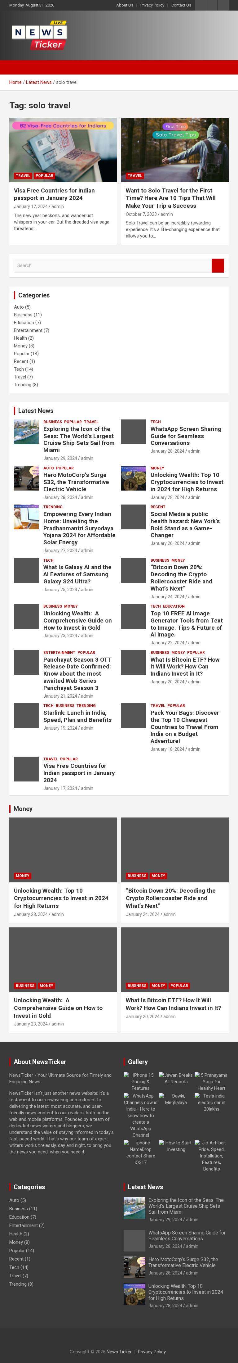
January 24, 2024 (167, 596)
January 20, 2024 (167, 681)
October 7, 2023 (141, 214)
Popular (44, 176)
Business (23, 315)
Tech (19, 369)
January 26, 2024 (167, 543)
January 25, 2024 (60, 589)
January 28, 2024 (167, 451)
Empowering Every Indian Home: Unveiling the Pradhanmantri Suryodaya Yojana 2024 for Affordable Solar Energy (79, 528)
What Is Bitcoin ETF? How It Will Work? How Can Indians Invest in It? (185, 666)
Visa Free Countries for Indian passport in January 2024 (54, 194)
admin (57, 206)
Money (21, 346)
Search (218, 266)
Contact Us (181, 5)
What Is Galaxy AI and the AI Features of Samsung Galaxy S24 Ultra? (77, 574)
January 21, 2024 (60, 696)
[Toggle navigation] (17, 67)
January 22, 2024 (167, 642)
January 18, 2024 (167, 749)
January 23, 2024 (60, 635)
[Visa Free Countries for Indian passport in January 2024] (63, 149)
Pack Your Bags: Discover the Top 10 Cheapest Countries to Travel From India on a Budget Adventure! (185, 727)
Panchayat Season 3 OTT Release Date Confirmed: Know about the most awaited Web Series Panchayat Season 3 (77, 673)
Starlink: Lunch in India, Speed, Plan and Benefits (77, 716)
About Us (124, 5)
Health (20, 338)
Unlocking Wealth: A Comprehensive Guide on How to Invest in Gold (77, 620)
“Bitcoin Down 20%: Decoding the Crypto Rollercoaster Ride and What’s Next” (181, 578)
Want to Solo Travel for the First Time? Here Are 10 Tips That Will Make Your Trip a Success (171, 198)
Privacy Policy (152, 5)
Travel (23, 176)
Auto (19, 307)
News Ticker (119, 1352)
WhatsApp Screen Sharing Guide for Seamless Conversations (186, 436)
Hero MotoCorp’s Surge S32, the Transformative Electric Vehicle (76, 482)
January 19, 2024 (60, 728)
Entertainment (28, 330)
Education (24, 322)
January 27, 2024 (60, 550)
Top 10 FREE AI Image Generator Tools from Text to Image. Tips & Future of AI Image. (187, 624)
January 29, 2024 (60, 458)
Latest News (36, 410)
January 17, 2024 (31, 206)
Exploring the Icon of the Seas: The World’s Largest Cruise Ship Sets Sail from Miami (79, 439)
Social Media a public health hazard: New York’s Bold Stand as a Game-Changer (185, 524)
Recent (21, 361)
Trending (22, 384)
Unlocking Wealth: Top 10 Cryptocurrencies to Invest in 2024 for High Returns (187, 482)
